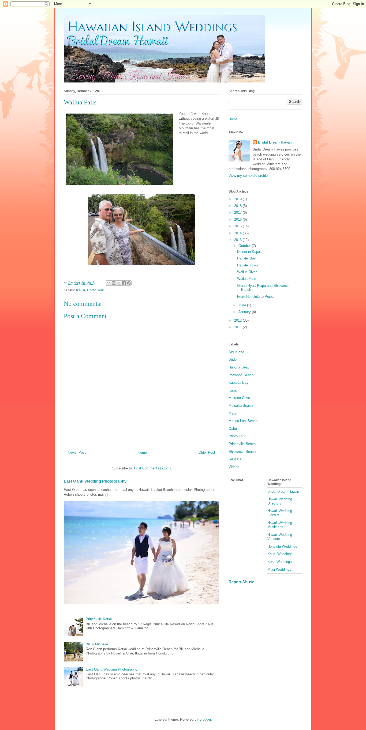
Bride (233, 360)
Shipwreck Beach (242, 452)
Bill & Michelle (97, 644)
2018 (238, 206)
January (245, 312)
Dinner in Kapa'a (249, 252)
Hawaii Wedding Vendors (279, 537)
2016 (238, 219)
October (245, 246)
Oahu (233, 429)
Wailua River (247, 272)
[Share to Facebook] (123, 283)
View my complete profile (248, 176)
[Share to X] (118, 283)
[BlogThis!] (113, 283)
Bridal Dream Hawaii (275, 142)
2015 (238, 226)
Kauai (80, 290)
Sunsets (235, 459)
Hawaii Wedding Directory (279, 501)
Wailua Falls (246, 279)
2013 (238, 240)
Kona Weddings (279, 562)
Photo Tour (95, 290)
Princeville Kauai (99, 619)
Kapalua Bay (238, 383)
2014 (238, 233)
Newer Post (77, 452)
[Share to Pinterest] (129, 283)
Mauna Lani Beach (243, 421)
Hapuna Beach (240, 367)
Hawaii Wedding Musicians (279, 525)
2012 (238, 320)
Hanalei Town (247, 265)
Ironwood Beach (241, 375)
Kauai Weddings (280, 554)
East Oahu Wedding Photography (95, 481)
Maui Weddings (279, 569)
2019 (238, 199)
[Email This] (108, 283)
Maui (232, 413)
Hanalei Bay (246, 258)
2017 (238, 212)
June (242, 305)
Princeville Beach (242, 444)
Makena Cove (239, 398)
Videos (234, 467)
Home (142, 452)
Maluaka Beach (241, 406)
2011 (238, 327)
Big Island (236, 352)
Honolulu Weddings (282, 546)
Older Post (207, 452)
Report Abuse (241, 582)
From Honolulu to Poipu (255, 297)
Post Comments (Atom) (152, 468)
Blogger (205, 719)
